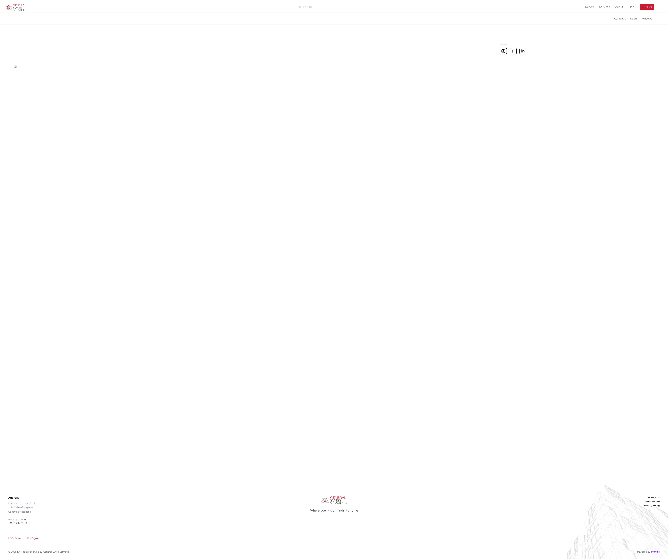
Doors (633, 18)
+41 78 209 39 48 (17, 523)
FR (299, 7)
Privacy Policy (652, 505)
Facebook (14, 538)
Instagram (34, 538)
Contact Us (653, 497)
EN (305, 7)
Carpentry (620, 18)
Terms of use (652, 501)
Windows (647, 18)
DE (310, 7)
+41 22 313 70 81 (17, 519)
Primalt (655, 551)
